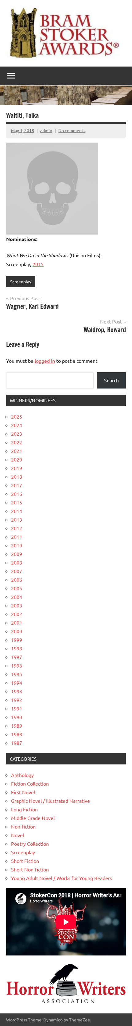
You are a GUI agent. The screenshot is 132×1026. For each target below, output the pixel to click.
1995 (16, 674)
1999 (16, 640)
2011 (16, 537)
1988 (16, 734)
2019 (16, 468)
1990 (16, 717)
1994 (16, 683)
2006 (16, 579)
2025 (16, 416)
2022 (16, 442)
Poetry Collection (30, 843)
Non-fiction (23, 826)
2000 (16, 631)
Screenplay (20, 281)
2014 (16, 511)
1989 (16, 725)
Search (111, 380)
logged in (45, 361)
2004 (16, 597)
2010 (16, 545)
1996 (16, 665)
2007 (16, 571)
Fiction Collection (30, 783)
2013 (16, 519)
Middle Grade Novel (33, 818)
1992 (16, 700)
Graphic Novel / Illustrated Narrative (50, 801)
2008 (16, 562)
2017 (16, 485)
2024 (16, 425)
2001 (16, 622)
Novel (17, 835)
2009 (16, 554)
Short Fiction (25, 861)
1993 (16, 691)
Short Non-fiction (30, 869)
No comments (71, 130)
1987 (16, 743)
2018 (16, 476)
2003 (16, 605)
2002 (16, 614)
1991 (16, 708)
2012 (16, 528)
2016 (16, 494)
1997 (16, 657)
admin (46, 130)
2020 (16, 459)
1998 (16, 648)
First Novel (23, 792)
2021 (16, 451)
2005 (16, 588)
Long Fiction (24, 809)
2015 (38, 264)
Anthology (22, 775)
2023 (16, 434)
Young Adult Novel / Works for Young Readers (61, 878)
